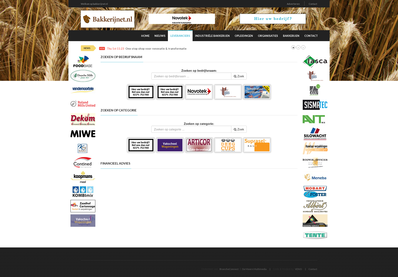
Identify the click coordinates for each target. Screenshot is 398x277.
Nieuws (159, 35)
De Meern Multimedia (254, 269)
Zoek (240, 76)
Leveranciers (180, 35)
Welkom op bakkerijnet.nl (94, 3)
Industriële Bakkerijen (212, 35)
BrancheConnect (229, 269)
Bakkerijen (291, 35)
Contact (313, 3)
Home (145, 35)
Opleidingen (244, 35)
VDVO (298, 269)
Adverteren (293, 3)
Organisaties (268, 35)
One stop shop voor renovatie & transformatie (156, 48)
